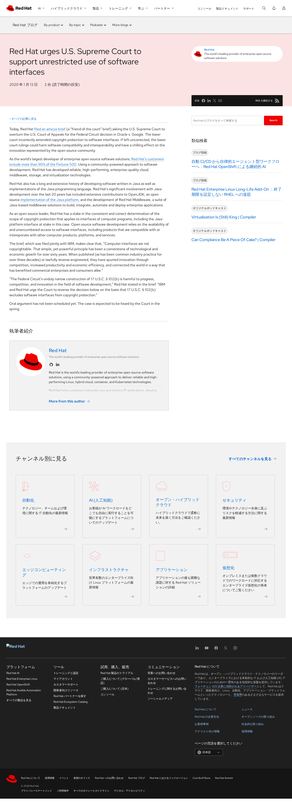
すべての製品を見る (18, 700)
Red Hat (209, 49)
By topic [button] (75, 25)
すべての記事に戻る (24, 119)
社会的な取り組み (253, 724)
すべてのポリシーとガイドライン (91, 790)
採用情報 (247, 731)
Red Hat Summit (224, 778)
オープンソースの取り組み (258, 716)
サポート (248, 8)
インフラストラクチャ (109, 569)
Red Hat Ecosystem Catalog (70, 702)
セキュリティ (234, 500)
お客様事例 (202, 724)
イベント (64, 778)
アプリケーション (172, 569)
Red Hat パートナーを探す (69, 696)
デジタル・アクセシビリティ (129, 790)
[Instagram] (235, 649)
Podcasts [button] (96, 25)
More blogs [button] (120, 25)
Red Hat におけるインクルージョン (169, 778)
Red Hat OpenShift (18, 684)
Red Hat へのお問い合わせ (109, 778)
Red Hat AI (12, 673)
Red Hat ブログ (25, 25)
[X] (225, 649)
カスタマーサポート (65, 684)
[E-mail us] (220, 100)
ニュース (247, 709)
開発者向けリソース (65, 690)
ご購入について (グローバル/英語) (120, 681)
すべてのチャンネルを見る (250, 459)
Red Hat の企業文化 (207, 716)
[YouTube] (206, 649)
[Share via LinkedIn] (209, 100)
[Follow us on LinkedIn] (57, 364)
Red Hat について (205, 709)
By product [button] (52, 25)
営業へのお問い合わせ (161, 673)
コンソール (204, 8)
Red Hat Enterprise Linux (21, 679)
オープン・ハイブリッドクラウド (177, 502)
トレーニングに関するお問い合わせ (167, 691)
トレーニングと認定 (65, 673)
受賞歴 (238, 694)
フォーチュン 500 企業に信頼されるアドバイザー (226, 686)
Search (273, 120)
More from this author (67, 401)
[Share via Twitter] (214, 100)
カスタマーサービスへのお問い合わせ (167, 681)
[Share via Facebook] (203, 100)
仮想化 (228, 567)
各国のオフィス (81, 778)
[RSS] (277, 100)
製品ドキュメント (227, 8)
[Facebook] (216, 649)
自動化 (28, 500)
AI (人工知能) (101, 500)
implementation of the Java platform (49, 199)
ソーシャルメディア (160, 698)
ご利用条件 (63, 790)
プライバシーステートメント (36, 790)
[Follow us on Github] (51, 364)
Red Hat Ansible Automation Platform (23, 692)
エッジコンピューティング (44, 572)
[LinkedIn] (197, 649)
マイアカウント (63, 679)
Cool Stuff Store (201, 778)
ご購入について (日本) (115, 688)
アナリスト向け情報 (207, 731)
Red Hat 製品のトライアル (117, 673)
